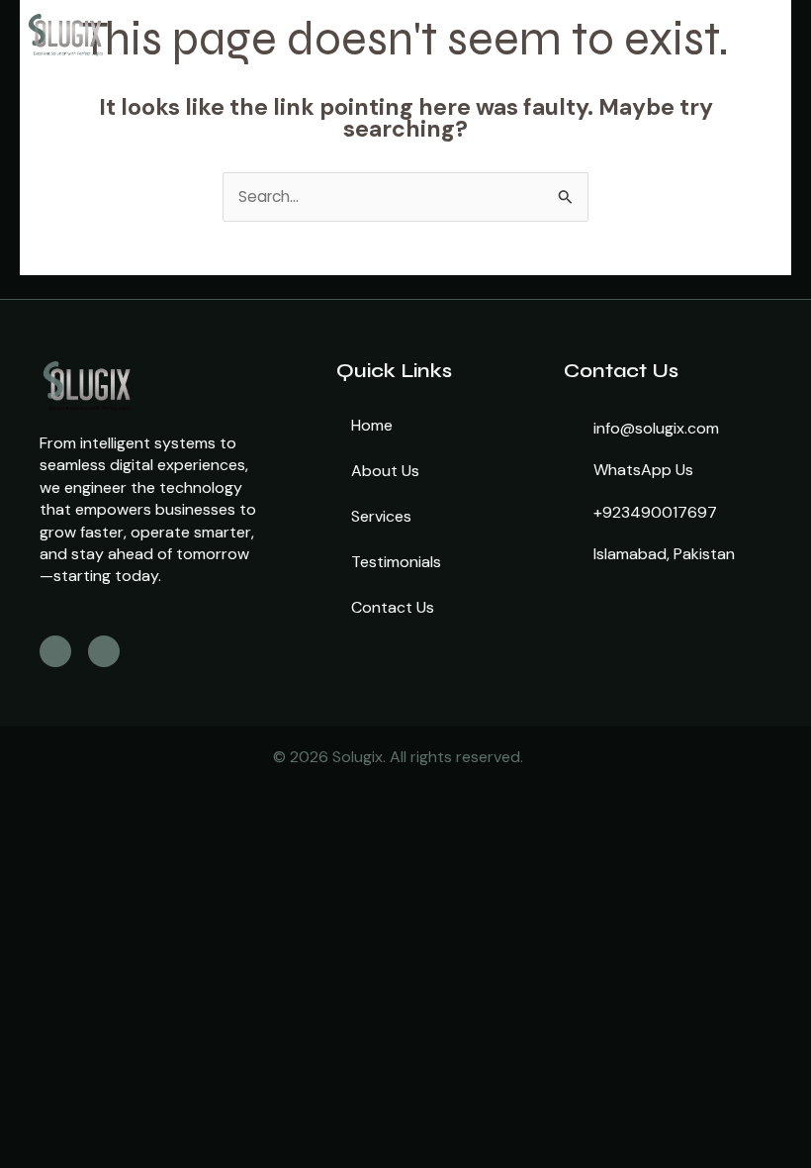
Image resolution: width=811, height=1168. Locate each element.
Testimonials (396, 561)
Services (381, 516)
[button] (579, 33)
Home (372, 425)
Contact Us (392, 607)
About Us (385, 470)
